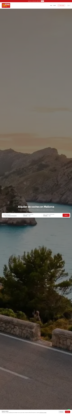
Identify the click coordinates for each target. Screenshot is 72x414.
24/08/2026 (25, 215)
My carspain (62, 5)
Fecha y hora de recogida (28, 214)
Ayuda (54, 5)
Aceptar (67, 411)
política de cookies (43, 412)
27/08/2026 (45, 215)
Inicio (51, 5)
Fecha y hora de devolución (48, 214)
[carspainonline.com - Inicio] (6, 5)
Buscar (66, 215)
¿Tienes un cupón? (5, 218)
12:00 (29, 215)
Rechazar (61, 411)
